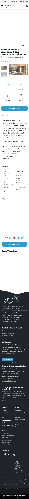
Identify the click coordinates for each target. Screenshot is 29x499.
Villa (16, 427)
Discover (4, 415)
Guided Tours (5, 433)
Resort (16, 424)
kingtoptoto (7, 490)
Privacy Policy (4, 488)
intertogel (17, 493)
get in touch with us (13, 484)
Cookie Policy (12, 488)
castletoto (3, 490)
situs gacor (21, 493)
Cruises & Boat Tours (7, 425)
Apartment (17, 417)
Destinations (5, 412)
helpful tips (16, 317)
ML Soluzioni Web (23, 497)
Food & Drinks (5, 430)
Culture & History (6, 428)
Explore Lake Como (8, 379)
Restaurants (18, 410)
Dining (17, 407)
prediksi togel (12, 490)
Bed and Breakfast (20, 419)
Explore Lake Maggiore (9, 381)
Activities (4, 410)
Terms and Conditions (22, 488)
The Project (5, 331)
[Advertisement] (14, 24)
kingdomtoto (13, 491)
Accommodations (9, 43)
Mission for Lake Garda (8, 333)
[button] (2, 6)
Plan (3, 417)
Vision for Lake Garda (7, 335)
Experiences (6, 420)
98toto (13, 493)
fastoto (23, 491)
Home (2, 43)
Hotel (16, 422)
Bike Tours (4, 423)
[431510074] (18, 69)
